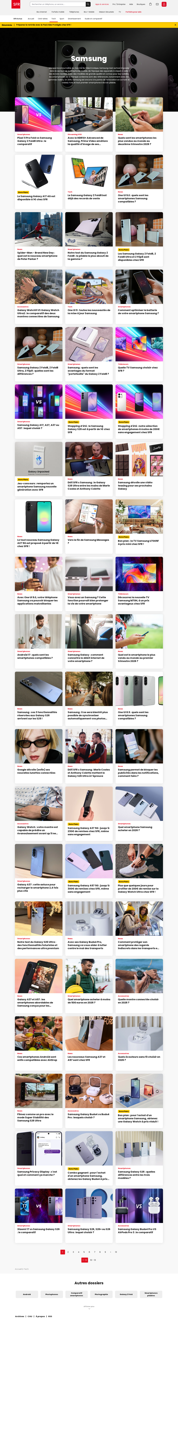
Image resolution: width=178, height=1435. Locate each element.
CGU (30, 1316)
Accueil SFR (16, 4)
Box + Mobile (89, 12)
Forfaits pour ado (133, 12)
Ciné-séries (43, 18)
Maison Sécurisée (106, 12)
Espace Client (164, 4)
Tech (53, 18)
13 (116, 1252)
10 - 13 (93, 1260)
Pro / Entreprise (119, 4)
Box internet (42, 12)
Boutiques (141, 4)
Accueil (31, 18)
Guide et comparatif (93, 18)
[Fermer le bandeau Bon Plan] (175, 25)
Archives (19, 1316)
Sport (62, 18)
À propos (40, 1316)
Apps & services (102, 4)
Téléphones (74, 12)
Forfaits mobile (58, 12)
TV (120, 12)
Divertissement (74, 18)
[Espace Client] (164, 4)
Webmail (157, 4)
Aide (131, 4)
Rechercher (88, 4)
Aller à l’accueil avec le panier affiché (150, 4)
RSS (50, 1316)
